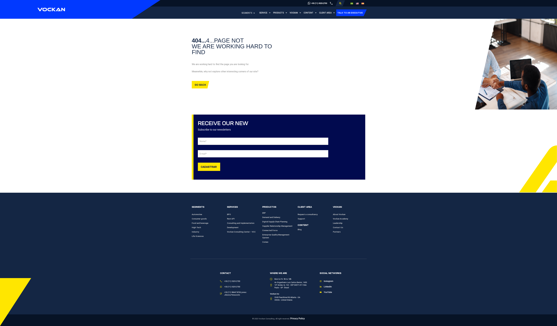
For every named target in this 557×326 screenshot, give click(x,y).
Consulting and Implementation (240, 223)
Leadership (337, 223)
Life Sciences (198, 236)
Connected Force (269, 230)
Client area (325, 13)
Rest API (231, 219)
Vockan (294, 13)
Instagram (328, 281)
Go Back (200, 84)
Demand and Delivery (271, 217)
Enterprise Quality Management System (275, 236)
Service (263, 13)
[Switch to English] (357, 3)
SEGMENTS (247, 13)
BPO (229, 214)
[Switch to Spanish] (363, 3)
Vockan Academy (340, 219)
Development (232, 227)
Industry (195, 232)
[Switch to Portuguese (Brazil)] (352, 3)
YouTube (328, 292)
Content (308, 13)
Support (301, 219)
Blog (300, 229)
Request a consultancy (308, 214)
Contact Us (338, 227)
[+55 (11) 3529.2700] (309, 3)
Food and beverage (200, 223)
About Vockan (339, 214)
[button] (340, 3)
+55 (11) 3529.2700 (319, 3)
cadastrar (209, 166)
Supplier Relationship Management (277, 226)
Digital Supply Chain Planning (274, 222)
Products (278, 13)
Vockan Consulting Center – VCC (241, 232)
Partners (337, 232)
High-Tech (196, 227)
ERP (264, 213)
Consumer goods (199, 219)
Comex (265, 242)
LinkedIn (328, 286)
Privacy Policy (297, 318)
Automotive (197, 214)
